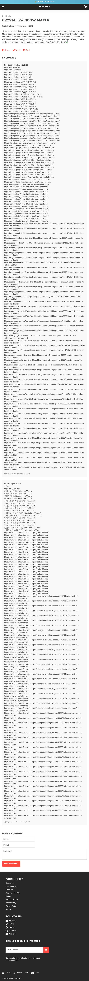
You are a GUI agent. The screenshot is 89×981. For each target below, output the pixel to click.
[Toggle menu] (3, 6)
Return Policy (11, 903)
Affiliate (8, 909)
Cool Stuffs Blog (12, 886)
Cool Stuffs (6, 16)
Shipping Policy (12, 899)
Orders (8, 896)
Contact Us (10, 883)
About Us (9, 890)
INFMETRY (44, 6)
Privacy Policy (11, 906)
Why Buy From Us (13, 893)
